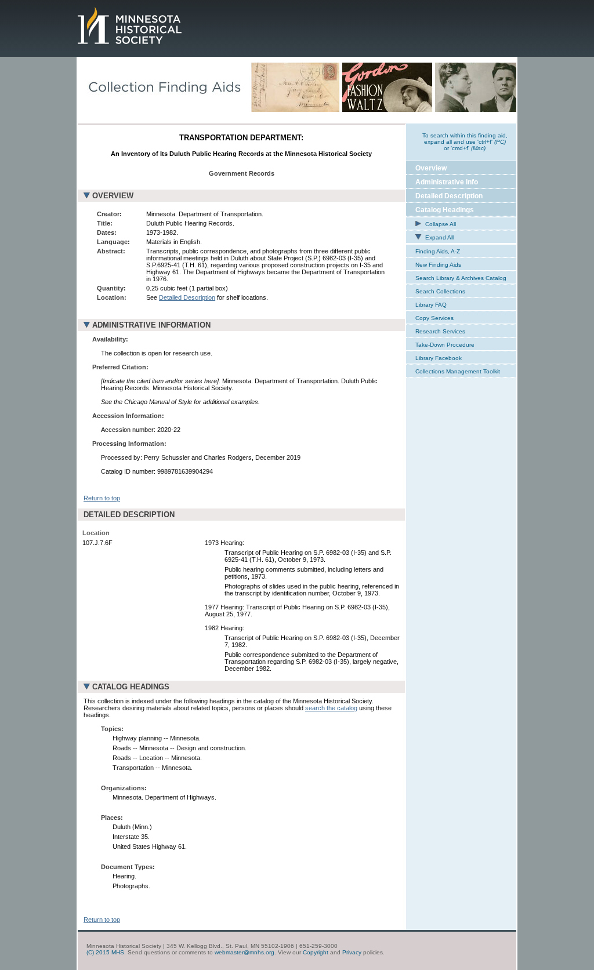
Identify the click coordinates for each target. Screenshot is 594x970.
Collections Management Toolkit (457, 371)
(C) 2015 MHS (105, 952)
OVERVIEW (112, 195)
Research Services (440, 331)
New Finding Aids (438, 264)
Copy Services (434, 318)
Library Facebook (438, 358)
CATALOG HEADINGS (130, 686)
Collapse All (439, 224)
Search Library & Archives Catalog (460, 278)
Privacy (351, 952)
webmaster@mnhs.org (244, 952)
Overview (431, 168)
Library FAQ (431, 304)
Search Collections (440, 291)
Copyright (315, 952)
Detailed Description (187, 297)
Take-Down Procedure (445, 345)
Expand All (438, 237)
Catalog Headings (444, 209)
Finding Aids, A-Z (437, 251)
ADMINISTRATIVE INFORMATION (151, 325)
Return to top (102, 498)
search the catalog (331, 707)
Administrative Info (446, 182)
